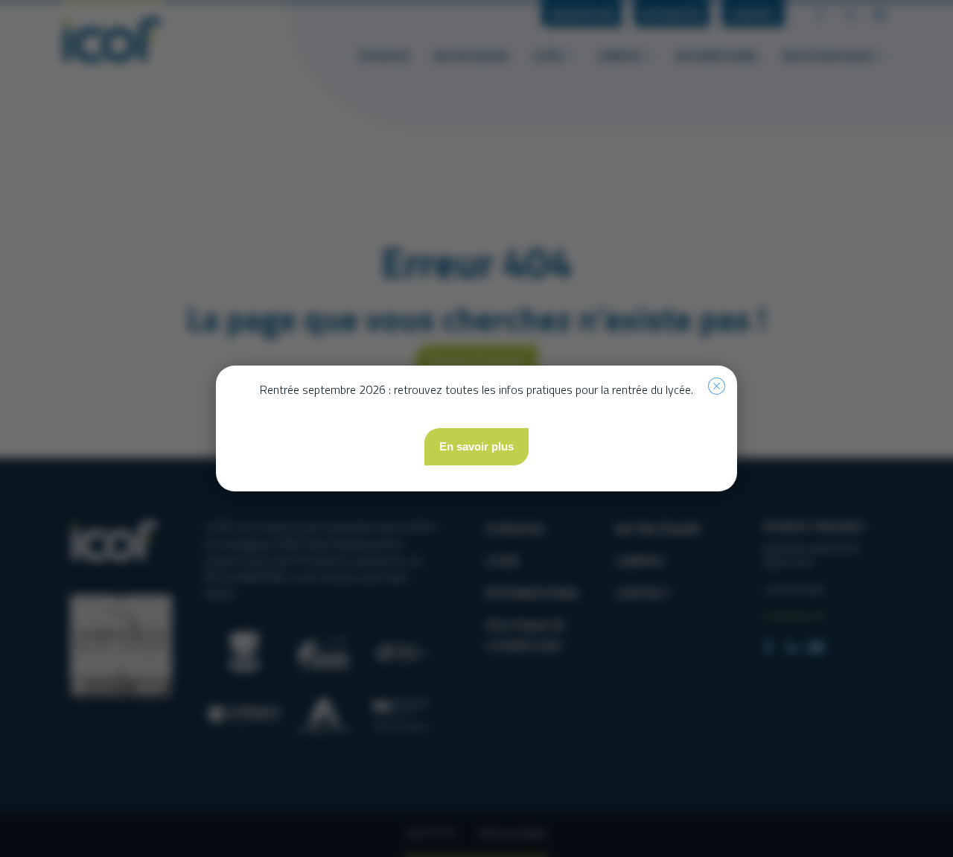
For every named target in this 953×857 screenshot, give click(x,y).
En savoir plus (476, 446)
